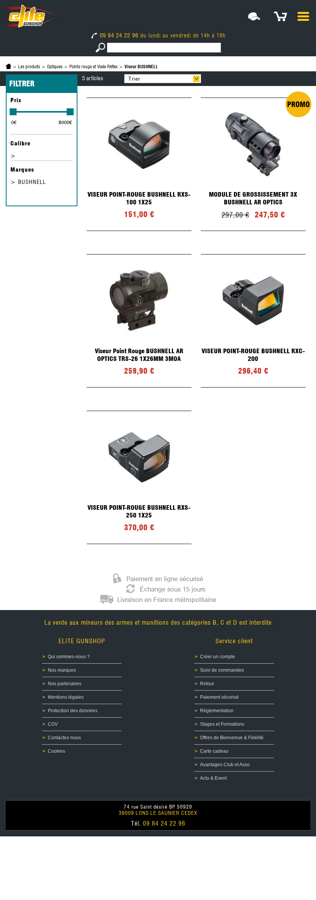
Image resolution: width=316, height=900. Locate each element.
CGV (53, 724)
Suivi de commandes (222, 670)
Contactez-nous (64, 737)
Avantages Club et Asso (225, 764)
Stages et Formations (222, 724)
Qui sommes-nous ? (69, 656)
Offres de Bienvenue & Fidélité (232, 737)
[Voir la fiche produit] (139, 164)
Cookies (56, 751)
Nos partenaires (64, 683)
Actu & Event (213, 778)
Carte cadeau (214, 751)
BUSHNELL (32, 182)
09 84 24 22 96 (119, 35)
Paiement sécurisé (219, 697)
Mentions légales (66, 697)
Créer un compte (217, 656)
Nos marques (62, 670)
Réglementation (217, 710)
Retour (207, 683)
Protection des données (72, 710)
